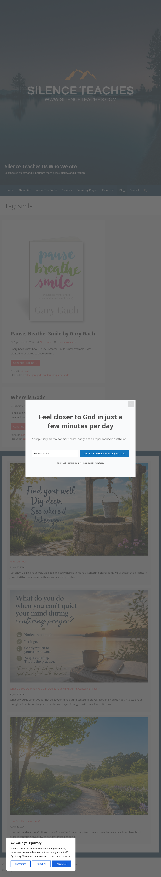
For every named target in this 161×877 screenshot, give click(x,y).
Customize (20, 863)
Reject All (41, 863)
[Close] (131, 404)
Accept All (62, 863)
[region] (40, 854)
